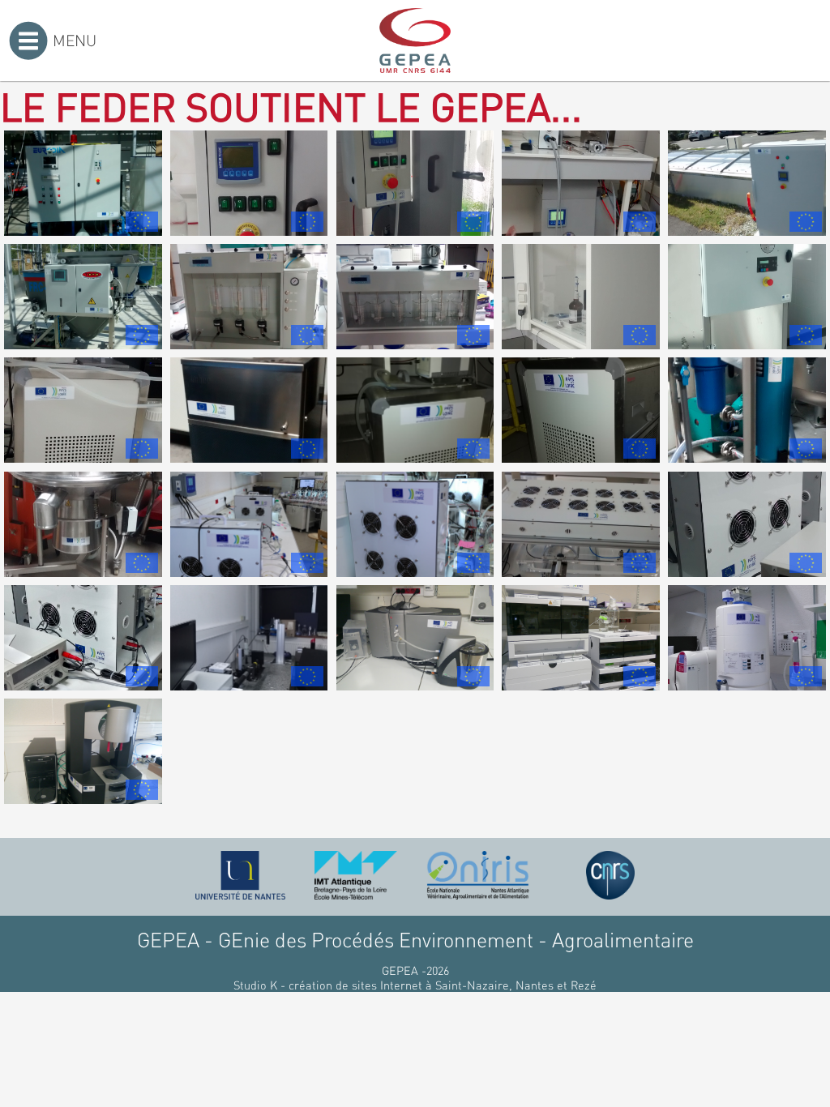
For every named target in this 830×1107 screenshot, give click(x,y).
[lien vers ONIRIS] (478, 875)
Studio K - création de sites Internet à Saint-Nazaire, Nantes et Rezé (415, 984)
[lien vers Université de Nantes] (240, 875)
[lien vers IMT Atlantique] (355, 875)
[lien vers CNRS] (610, 875)
